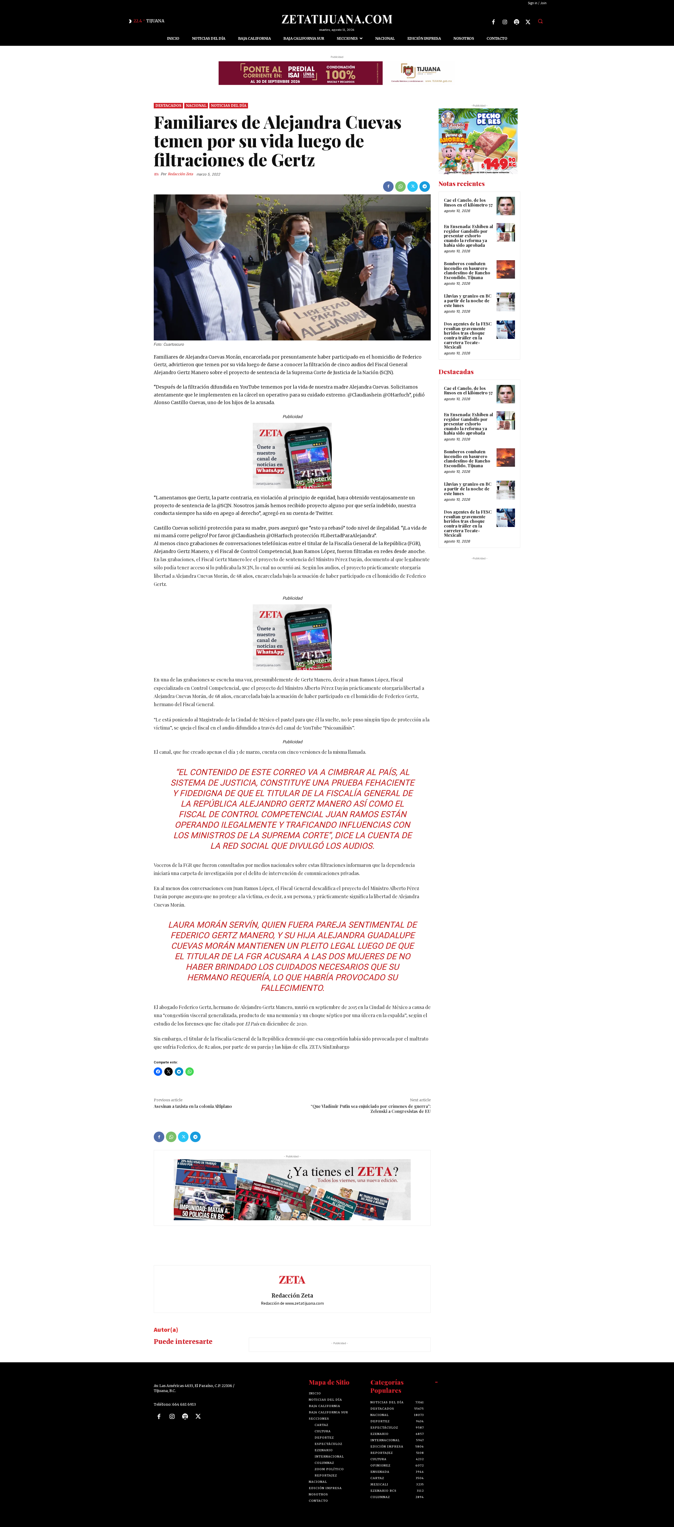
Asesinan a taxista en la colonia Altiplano (193, 1106)
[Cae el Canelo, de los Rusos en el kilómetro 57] (506, 206)
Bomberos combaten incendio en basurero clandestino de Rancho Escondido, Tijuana (467, 270)
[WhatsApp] (400, 186)
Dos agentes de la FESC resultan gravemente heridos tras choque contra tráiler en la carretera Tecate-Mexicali (468, 335)
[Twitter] (528, 22)
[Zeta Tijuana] (337, 19)
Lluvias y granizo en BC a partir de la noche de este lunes (467, 300)
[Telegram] (424, 186)
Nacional (196, 105)
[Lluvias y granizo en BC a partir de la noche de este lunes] (506, 302)
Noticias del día (228, 105)
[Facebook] (493, 22)
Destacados (168, 105)
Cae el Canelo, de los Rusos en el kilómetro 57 (468, 202)
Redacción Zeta (180, 174)
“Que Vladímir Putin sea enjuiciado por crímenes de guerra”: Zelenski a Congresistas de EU (371, 1108)
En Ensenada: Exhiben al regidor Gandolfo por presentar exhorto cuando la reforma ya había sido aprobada (468, 236)
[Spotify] (516, 22)
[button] (540, 21)
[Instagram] (504, 22)
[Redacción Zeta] (157, 174)
